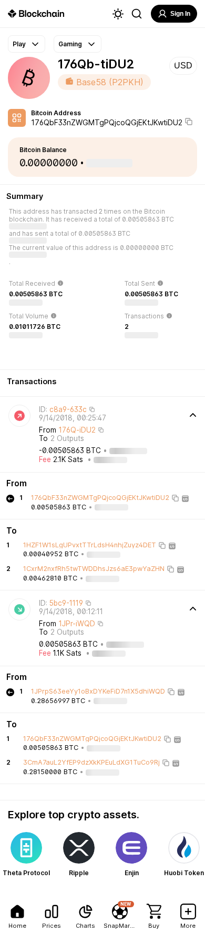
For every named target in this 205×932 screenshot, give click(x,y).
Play (19, 44)
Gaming (70, 44)
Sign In (180, 13)
